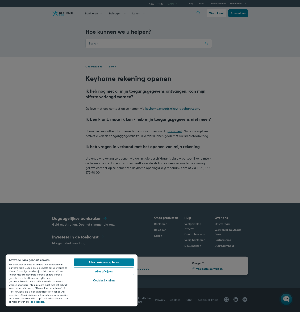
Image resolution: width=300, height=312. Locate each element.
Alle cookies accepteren (104, 262)
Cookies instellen (104, 280)
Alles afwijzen (103, 271)
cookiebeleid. (38, 301)
